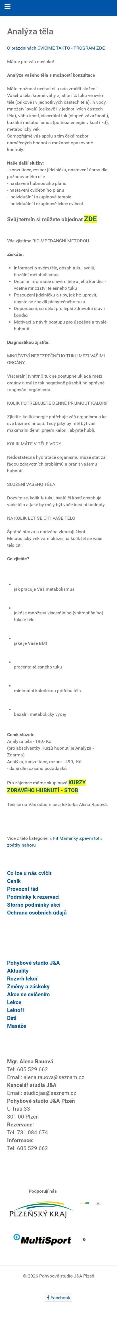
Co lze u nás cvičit (29, 873)
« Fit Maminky (64, 838)
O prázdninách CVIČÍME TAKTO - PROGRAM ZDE (56, 48)
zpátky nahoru (21, 845)
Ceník (14, 881)
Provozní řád (22, 889)
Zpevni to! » (91, 838)
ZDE (90, 219)
